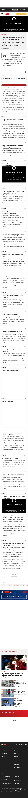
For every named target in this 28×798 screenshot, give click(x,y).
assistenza (19, 790)
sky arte (3, 762)
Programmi (17, 767)
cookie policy (17, 776)
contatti (24, 790)
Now (15, 759)
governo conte (19, 585)
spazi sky (16, 764)
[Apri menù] (2, 14)
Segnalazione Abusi (20, 796)
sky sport (4, 753)
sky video (3, 759)
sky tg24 (3, 756)
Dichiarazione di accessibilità (18, 780)
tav (4, 585)
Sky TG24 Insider (21, 13)
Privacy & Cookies (10, 789)
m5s (9, 585)
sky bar (16, 762)
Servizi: (15, 750)
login (25, 9)
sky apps (16, 756)
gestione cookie (5, 776)
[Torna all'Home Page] (6, 14)
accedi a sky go (20, 744)
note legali (4, 779)
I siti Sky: (3, 750)
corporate (17, 783)
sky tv (15, 753)
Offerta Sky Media (6, 783)
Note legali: (3, 773)
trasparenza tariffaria (13, 790)
